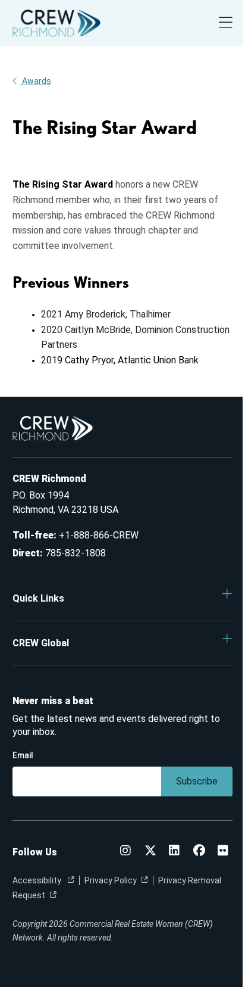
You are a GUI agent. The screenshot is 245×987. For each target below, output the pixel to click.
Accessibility (37, 880)
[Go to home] (56, 23)
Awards (36, 81)
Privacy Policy (110, 880)
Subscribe (197, 781)
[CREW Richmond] (125, 851)
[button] (122, 599)
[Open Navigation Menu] (226, 23)
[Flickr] (223, 851)
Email (22, 755)
